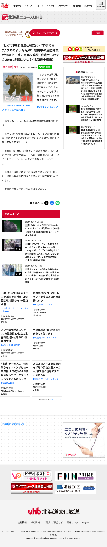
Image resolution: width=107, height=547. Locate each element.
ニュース (28, 6)
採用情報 (88, 6)
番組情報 (17, 6)
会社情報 (22, 522)
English (85, 522)
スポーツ (39, 6)
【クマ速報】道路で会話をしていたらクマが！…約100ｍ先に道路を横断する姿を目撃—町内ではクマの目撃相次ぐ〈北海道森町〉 (91, 114)
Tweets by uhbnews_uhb (13, 424)
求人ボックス (56, 399)
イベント (51, 6)
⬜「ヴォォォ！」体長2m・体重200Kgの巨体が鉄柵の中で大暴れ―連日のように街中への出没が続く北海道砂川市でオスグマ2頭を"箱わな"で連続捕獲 (42, 275)
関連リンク (72, 522)
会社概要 (77, 6)
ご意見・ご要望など (53, 522)
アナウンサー (64, 6)
